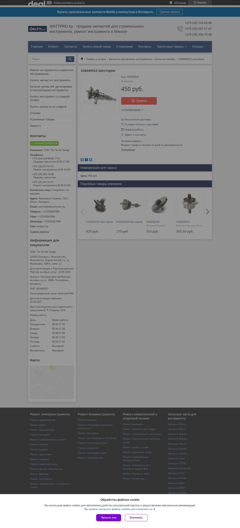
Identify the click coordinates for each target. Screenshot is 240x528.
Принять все (108, 517)
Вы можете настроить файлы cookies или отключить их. (118, 509)
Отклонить (136, 517)
